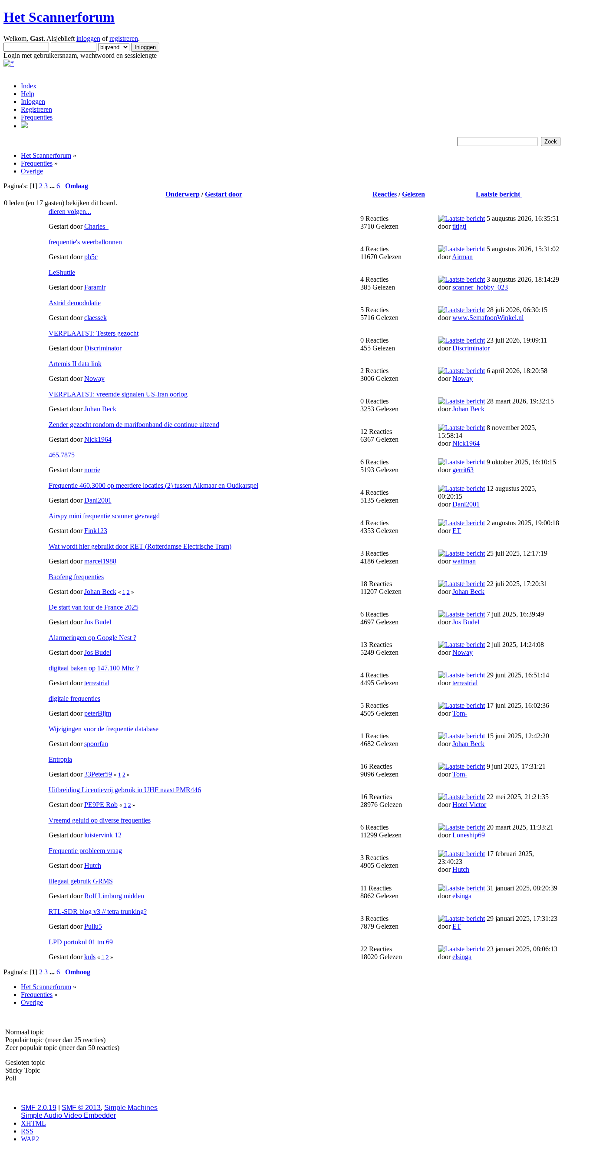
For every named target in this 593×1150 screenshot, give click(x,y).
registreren (123, 38)
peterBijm (97, 713)
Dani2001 (98, 500)
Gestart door (223, 194)
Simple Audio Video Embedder (68, 1115)
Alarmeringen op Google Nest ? (92, 637)
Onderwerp (182, 194)
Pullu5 (93, 926)
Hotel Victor (469, 804)
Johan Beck (100, 409)
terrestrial (96, 683)
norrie (92, 469)
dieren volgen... (70, 211)
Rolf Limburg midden (114, 896)
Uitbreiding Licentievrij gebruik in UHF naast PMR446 (125, 789)
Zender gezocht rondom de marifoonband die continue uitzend (134, 424)
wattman (464, 561)
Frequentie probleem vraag (85, 850)
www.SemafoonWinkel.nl (488, 317)
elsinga (461, 896)
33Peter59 (98, 774)
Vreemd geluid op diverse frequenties (100, 820)
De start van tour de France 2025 (93, 607)
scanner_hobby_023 (480, 287)
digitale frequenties (74, 698)
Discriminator (103, 348)
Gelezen (413, 194)
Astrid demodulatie (75, 303)
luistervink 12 (103, 835)
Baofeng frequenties (76, 576)
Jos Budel (97, 622)
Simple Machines (131, 1107)
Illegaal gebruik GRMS (81, 881)
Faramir (94, 287)
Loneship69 (468, 835)
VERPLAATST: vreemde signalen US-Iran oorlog (118, 394)
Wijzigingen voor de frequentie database (103, 729)
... (52, 186)
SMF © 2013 (81, 1107)
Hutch (92, 865)
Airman (462, 256)
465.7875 (62, 455)
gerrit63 (463, 469)
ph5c (91, 256)
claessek (95, 317)
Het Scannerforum (59, 17)
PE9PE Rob (101, 804)
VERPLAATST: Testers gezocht (93, 333)
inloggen (88, 38)
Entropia (60, 759)
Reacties (384, 194)
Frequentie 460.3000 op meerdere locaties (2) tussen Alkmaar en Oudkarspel (153, 485)
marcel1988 (100, 561)
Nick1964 (98, 439)
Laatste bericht (499, 194)
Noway (94, 378)
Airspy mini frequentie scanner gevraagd (104, 516)
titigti (459, 226)
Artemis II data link (75, 363)
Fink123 (95, 530)
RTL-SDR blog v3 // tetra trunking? (98, 911)
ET (456, 530)
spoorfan (96, 743)
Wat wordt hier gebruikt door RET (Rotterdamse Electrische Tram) (140, 546)
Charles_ (96, 226)
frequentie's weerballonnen (85, 242)
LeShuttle (62, 272)
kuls (90, 956)
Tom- (459, 713)
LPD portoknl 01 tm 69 (81, 942)
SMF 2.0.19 (38, 1107)
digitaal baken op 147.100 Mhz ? (94, 668)
